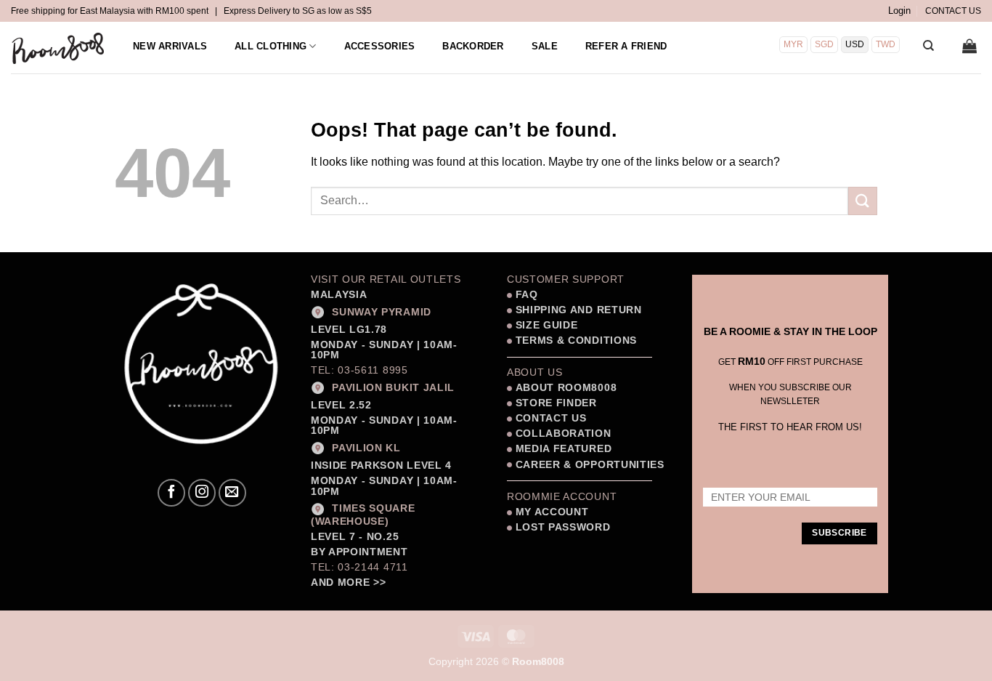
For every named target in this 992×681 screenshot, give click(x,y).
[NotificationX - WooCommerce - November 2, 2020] (180, 609)
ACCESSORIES (379, 46)
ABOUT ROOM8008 (566, 387)
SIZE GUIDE (544, 325)
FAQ (525, 294)
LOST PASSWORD (563, 527)
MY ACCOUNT (552, 512)
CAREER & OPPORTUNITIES (590, 464)
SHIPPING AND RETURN (579, 310)
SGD (824, 44)
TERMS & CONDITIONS (574, 340)
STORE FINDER (556, 403)
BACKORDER (472, 46)
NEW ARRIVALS (170, 46)
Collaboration (563, 433)
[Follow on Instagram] (202, 493)
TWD (885, 44)
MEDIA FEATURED (561, 448)
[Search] (928, 46)
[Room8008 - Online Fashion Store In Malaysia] (59, 48)
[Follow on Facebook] (171, 493)
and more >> (348, 582)
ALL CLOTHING (270, 46)
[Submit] (862, 201)
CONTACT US (953, 11)
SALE (545, 46)
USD (854, 44)
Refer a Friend (626, 46)
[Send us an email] (232, 493)
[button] (899, 11)
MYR (793, 44)
